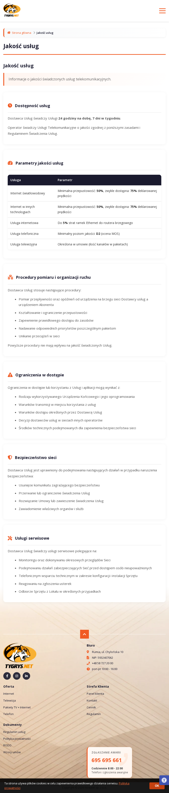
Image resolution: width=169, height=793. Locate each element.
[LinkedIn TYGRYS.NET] (26, 676)
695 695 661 (107, 760)
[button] (164, 780)
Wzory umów (12, 752)
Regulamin (94, 714)
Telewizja (9, 700)
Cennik (91, 707)
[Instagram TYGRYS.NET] (16, 676)
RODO (7, 745)
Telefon (8, 714)
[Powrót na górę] (84, 634)
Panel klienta (95, 694)
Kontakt (92, 700)
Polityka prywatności (17, 739)
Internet (8, 694)
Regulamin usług (14, 732)
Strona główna (21, 33)
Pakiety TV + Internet (17, 707)
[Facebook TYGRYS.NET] (7, 676)
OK (157, 785)
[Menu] (162, 10)
